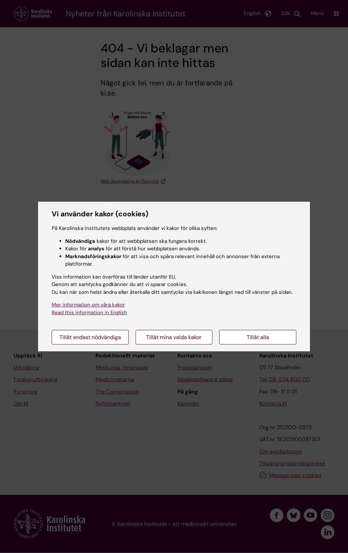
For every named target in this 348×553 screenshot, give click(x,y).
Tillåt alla (258, 337)
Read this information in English (89, 312)
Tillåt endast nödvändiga (90, 337)
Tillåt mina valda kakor (174, 337)
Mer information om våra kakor (88, 304)
